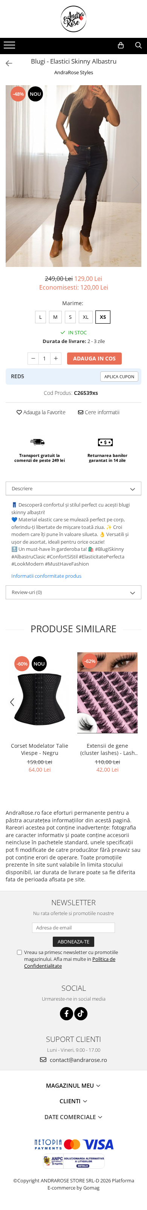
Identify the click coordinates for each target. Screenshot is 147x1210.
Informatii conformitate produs (46, 575)
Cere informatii (101, 412)
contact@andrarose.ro (77, 1059)
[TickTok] (80, 1013)
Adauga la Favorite (44, 412)
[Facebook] (66, 1013)
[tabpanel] (73, 176)
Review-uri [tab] (27, 592)
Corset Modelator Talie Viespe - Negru (39, 749)
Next (135, 184)
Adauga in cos (94, 358)
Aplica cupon (119, 376)
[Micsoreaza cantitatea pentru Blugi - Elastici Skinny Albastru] (33, 358)
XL (86, 316)
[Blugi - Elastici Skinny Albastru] (73, 176)
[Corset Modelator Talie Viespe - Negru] (39, 692)
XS (103, 316)
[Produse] (10, 47)
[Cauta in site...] (138, 45)
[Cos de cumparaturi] (121, 45)
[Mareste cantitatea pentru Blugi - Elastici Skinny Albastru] (55, 358)
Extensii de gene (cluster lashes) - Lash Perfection (107, 749)
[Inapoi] (5, 63)
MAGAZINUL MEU (70, 1085)
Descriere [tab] (22, 488)
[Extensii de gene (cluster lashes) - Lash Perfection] (107, 692)
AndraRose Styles (73, 72)
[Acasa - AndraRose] (73, 19)
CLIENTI (71, 1101)
